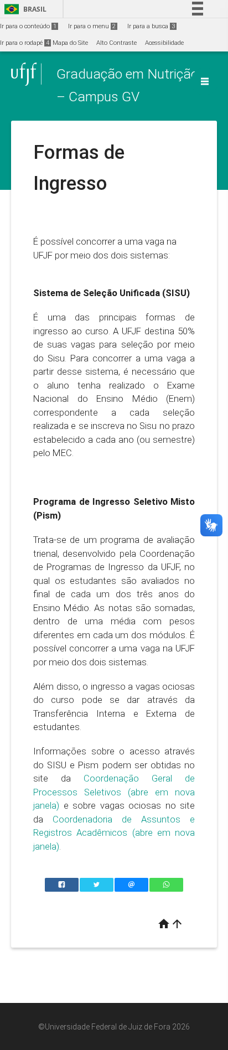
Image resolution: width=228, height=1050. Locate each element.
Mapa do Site (70, 42)
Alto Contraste (116, 42)
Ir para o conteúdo (28, 26)
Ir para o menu (92, 26)
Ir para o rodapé (24, 42)
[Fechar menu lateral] (205, 81)
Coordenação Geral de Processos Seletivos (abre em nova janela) (114, 792)
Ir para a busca (151, 26)
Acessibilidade (164, 42)
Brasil (23, 9)
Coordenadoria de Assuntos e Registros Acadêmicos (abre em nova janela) (114, 833)
